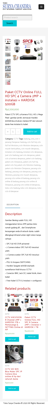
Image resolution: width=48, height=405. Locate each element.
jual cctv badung (12, 155)
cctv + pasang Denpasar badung (22, 140)
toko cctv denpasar (28, 188)
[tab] (12, 205)
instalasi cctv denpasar (32, 152)
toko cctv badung (12, 188)
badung (27, 139)
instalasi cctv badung (13, 152)
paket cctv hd (10, 165)
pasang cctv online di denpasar (27, 185)
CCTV (16, 139)
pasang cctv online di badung (17, 178)
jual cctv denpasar (27, 155)
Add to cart (32, 131)
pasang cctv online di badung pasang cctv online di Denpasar (22, 182)
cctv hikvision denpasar (29, 145)
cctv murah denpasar (30, 148)
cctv (32, 139)
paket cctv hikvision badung (28, 165)
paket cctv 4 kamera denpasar (22, 157)
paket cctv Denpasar (13, 162)
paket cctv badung (33, 158)
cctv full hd (31, 142)
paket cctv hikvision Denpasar (17, 168)
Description (13, 204)
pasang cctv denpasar (22, 171)
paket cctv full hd (30, 162)
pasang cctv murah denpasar (25, 175)
